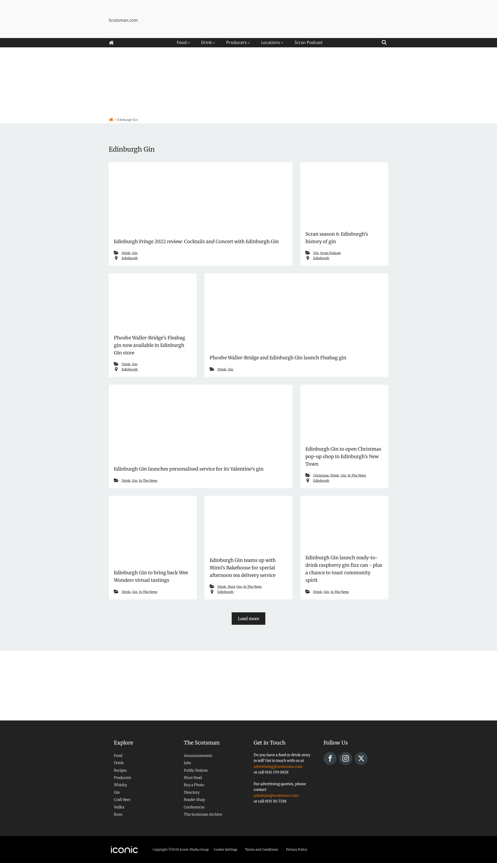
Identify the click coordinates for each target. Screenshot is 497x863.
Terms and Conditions (261, 849)
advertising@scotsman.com (278, 766)
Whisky (120, 785)
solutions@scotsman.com (276, 795)
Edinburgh (130, 258)
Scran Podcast (330, 253)
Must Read (193, 777)
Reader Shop (194, 799)
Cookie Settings (225, 849)
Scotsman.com (123, 20)
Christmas (321, 475)
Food (231, 587)
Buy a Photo (194, 785)
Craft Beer (122, 799)
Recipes (120, 770)
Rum (118, 814)
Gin (134, 253)
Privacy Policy (296, 849)
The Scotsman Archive (203, 814)
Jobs (187, 763)
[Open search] (384, 41)
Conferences (194, 807)
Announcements (198, 755)
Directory (192, 792)
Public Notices (196, 770)
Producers (122, 777)
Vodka (119, 807)
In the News (148, 480)
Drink (126, 253)
